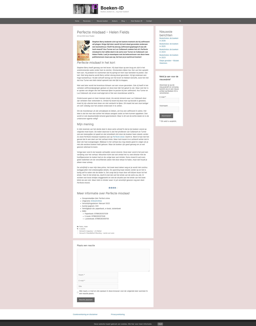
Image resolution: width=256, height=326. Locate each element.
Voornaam (164, 106)
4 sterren (82, 229)
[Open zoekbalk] (180, 21)
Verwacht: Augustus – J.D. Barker (90, 231)
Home (77, 21)
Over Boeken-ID (136, 21)
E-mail (163, 97)
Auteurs (115, 21)
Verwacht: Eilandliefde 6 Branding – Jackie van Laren (96, 233)
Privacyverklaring (118, 314)
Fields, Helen (83, 226)
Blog (123, 21)
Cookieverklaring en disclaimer (85, 314)
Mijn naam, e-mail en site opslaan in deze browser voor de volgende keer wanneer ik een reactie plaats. (113, 292)
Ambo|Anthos (96, 201)
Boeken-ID (112, 8)
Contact (149, 21)
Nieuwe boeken (102, 21)
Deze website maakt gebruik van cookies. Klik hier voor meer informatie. (123, 324)
